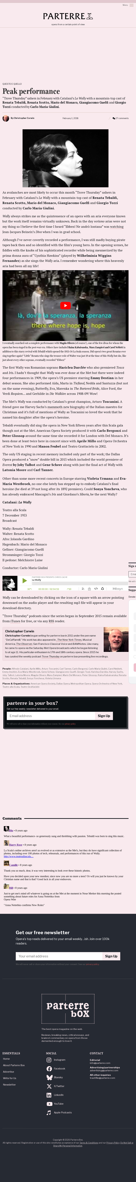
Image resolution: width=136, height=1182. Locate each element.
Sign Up (104, 716)
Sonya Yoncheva (35, 678)
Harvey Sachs (116, 671)
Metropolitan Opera (81, 683)
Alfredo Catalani (20, 668)
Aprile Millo (35, 668)
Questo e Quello (12, 84)
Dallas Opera (63, 683)
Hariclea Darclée (99, 671)
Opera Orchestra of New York (107, 683)
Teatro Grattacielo (30, 686)
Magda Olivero (38, 675)
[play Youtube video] (65, 305)
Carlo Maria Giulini (98, 668)
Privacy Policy (112, 1143)
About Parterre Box (14, 1065)
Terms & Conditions (89, 1143)
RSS (51, 621)
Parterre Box (68, 16)
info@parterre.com (100, 1063)
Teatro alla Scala (11, 686)
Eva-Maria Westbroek (29, 671)
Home (6, 1058)
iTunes (15, 621)
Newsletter (9, 1084)
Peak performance (31, 91)
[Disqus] (65, 866)
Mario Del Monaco (72, 675)
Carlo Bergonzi (80, 668)
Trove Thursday (51, 656)
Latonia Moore (22, 675)
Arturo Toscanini (50, 668)
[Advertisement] (68, 52)
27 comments (122, 118)
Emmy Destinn (9, 671)
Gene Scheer (48, 671)
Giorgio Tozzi (83, 671)
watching (117, 226)
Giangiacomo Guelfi (66, 671)
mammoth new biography (66, 407)
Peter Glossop (89, 675)
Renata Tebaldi (18, 678)
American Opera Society (43, 683)
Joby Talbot (8, 675)
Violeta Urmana (53, 678)
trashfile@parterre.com (102, 1078)
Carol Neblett (115, 668)
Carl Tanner (65, 668)
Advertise (8, 1071)
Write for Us (9, 1078)
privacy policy (70, 724)
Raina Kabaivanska (108, 675)
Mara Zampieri (54, 675)
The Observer (24, 643)
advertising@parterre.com (104, 1070)
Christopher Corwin (24, 118)
